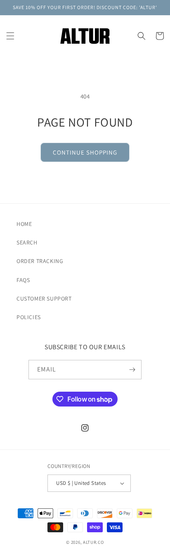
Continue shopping (85, 152)
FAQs (23, 280)
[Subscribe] (132, 369)
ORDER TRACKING (40, 261)
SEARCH (27, 242)
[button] (10, 36)
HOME (24, 224)
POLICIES (29, 317)
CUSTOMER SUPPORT (44, 298)
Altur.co (93, 542)
